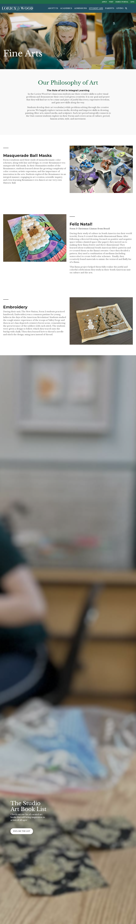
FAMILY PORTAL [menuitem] (121, 2)
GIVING (120, 8)
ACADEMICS (66, 8)
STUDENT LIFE (96, 8)
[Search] (126, 8)
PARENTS (109, 8)
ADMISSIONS (80, 8)
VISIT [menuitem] (111, 2)
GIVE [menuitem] (132, 2)
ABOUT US (53, 8)
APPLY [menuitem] (104, 2)
